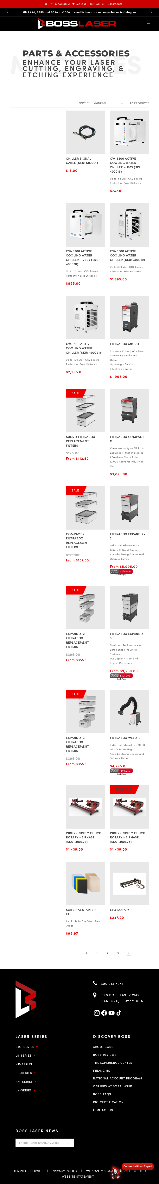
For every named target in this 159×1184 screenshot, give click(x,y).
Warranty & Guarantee (105, 1171)
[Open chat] (132, 1171)
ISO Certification (108, 1102)
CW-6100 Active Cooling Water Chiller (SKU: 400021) (83, 348)
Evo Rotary (120, 909)
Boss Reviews (105, 1055)
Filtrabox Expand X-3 (127, 635)
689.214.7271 (111, 983)
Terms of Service (28, 1171)
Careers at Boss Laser (112, 1086)
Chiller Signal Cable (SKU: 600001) (82, 160)
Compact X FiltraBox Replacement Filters (77, 540)
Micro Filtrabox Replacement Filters (80, 440)
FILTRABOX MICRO (124, 344)
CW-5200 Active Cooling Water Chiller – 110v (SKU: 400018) (126, 164)
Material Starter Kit (81, 911)
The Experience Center (112, 1062)
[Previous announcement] (7, 12)
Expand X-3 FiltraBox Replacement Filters (77, 744)
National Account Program (117, 1078)
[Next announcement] (151, 12)
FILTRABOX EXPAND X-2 (127, 536)
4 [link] (129, 953)
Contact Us (103, 1110)
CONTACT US (97, 3)
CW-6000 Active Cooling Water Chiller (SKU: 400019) (127, 255)
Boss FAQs (102, 1094)
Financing (102, 1070)
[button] (79, 4)
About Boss (103, 1047)
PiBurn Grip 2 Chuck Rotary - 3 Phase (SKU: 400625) (83, 837)
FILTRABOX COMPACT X (127, 438)
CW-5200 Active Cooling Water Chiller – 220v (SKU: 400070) (82, 257)
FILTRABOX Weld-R (125, 737)
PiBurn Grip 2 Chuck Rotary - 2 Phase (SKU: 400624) (127, 837)
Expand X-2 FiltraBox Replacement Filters (77, 640)
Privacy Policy (64, 1171)
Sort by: (85, 103)
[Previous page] (86, 953)
